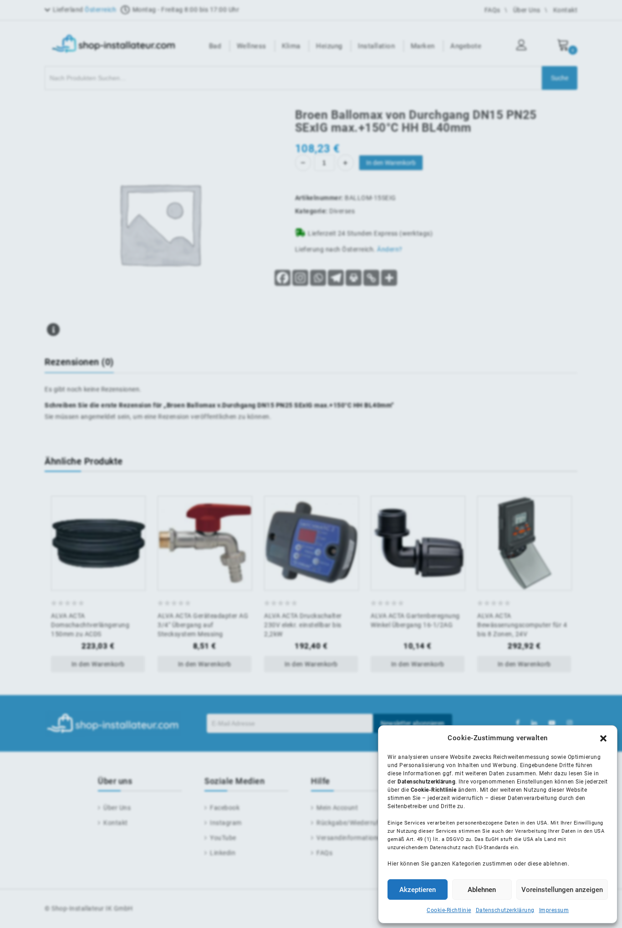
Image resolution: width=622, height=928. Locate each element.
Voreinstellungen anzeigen (562, 890)
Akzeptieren (417, 890)
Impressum (554, 910)
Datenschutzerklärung (505, 910)
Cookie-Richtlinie (449, 910)
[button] (603, 738)
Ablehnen (482, 890)
